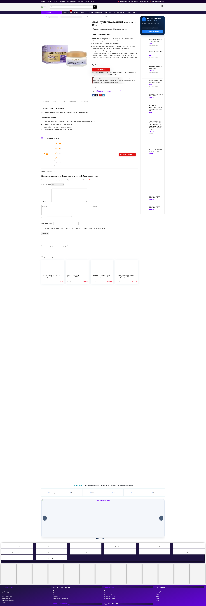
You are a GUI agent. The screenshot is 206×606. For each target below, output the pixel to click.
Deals (92, 1)
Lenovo (151, 133)
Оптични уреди (121, 12)
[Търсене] (95, 7)
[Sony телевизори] (72, 492)
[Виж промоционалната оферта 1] (103, 518)
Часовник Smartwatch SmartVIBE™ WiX (155, 150)
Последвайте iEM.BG (153, 31)
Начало (43, 17)
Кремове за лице (127, 90)
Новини (83, 12)
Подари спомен (96, 12)
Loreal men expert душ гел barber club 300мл (75, 276)
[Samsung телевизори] (51, 492)
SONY (156, 45)
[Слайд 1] (96, 538)
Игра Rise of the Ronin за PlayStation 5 (155, 40)
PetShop (50, 1)
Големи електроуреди (61, 604)
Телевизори (109, 587)
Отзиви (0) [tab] (56, 101)
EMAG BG (43, 1)
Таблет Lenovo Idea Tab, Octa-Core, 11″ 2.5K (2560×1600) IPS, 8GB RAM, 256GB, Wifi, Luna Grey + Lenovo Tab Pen (155, 125)
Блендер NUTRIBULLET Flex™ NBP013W (155, 197)
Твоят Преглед (46, 201)
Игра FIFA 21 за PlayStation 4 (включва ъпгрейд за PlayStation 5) (155, 108)
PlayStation (152, 45)
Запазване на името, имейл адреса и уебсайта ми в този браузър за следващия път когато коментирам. (74, 229)
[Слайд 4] (101, 538)
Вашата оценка (46, 184)
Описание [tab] (46, 101)
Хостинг (56, 1)
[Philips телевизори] (92, 492)
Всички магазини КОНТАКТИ (157, 1)
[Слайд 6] (104, 538)
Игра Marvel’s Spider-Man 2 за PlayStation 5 (155, 81)
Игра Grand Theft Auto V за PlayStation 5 (156, 52)
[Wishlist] (162, 6)
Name (43, 218)
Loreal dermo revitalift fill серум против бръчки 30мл (51, 276)
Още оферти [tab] (73, 101)
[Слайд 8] (108, 538)
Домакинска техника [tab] (92, 485)
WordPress (62, 1)
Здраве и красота (53, 17)
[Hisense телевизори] (134, 492)
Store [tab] (64, 101)
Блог (129, 12)
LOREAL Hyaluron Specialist (104, 91)
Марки (76, 12)
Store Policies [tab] (84, 101)
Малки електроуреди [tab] (125, 485)
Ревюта (87, 1)
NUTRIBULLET (152, 202)
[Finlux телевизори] (154, 492)
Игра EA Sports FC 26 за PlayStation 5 (156, 95)
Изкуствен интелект (71, 1)
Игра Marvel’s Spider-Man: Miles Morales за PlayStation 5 (155, 66)
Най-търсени (67, 12)
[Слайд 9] (109, 538)
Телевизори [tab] (77, 485)
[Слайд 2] (97, 538)
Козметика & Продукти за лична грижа (71, 17)
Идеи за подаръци (109, 12)
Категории (47, 12)
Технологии (80, 1)
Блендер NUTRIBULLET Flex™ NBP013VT (155, 206)
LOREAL (94, 87)
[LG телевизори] (113, 492)
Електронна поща (47, 223)
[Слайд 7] (106, 538)
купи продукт (101, 70)
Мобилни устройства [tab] (108, 485)
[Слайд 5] (103, 538)
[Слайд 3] (99, 538)
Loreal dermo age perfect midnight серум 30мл (125, 276)
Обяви (135, 12)
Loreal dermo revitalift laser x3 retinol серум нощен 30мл (101, 276)
